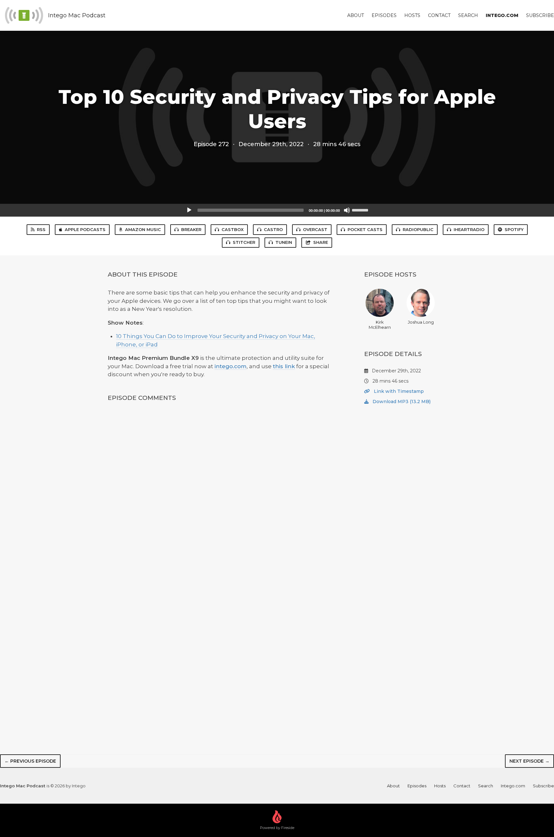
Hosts (412, 15)
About (355, 15)
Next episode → (529, 761)
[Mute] (347, 210)
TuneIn (283, 242)
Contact (439, 15)
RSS (41, 229)
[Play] (189, 210)
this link (284, 366)
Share (320, 242)
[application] (277, 210)
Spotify (514, 229)
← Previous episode (30, 761)
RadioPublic (418, 229)
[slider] (361, 209)
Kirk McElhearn (380, 324)
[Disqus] (220, 492)
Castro (273, 229)
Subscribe (540, 15)
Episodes (384, 15)
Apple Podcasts (85, 229)
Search (468, 15)
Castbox (233, 229)
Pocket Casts (365, 229)
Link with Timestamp (398, 391)
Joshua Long (421, 322)
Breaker (191, 229)
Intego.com (502, 15)
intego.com (230, 366)
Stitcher (244, 242)
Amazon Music (143, 229)
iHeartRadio (469, 229)
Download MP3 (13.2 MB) (401, 401)
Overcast (315, 229)
